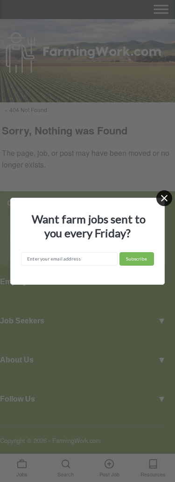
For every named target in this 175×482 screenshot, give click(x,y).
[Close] (164, 198)
